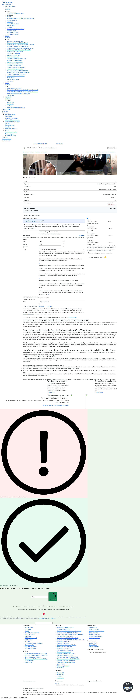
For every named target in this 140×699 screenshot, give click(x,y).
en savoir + (82, 235)
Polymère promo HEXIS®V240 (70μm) (17, 43)
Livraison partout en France (12, 121)
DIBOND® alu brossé (13, 24)
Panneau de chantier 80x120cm (15, 29)
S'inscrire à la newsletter (95, 649)
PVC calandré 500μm (12, 34)
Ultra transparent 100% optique (15, 76)
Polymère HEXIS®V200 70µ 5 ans (16, 67)
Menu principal (6, 4)
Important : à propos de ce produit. (34, 221)
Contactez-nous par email (50, 405)
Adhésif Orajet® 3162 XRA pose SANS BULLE (19, 50)
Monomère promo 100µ (13, 55)
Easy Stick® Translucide (13, 53)
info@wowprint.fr (94, 646)
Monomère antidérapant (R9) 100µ (16, 58)
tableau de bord (72, 317)
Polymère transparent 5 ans (14, 69)
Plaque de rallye (11, 31)
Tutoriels (7, 123)
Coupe (24, 249)
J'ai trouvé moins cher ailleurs (97, 257)
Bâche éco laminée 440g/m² (14, 88)
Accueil (4, 1)
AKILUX (9, 16)
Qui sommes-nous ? (94, 638)
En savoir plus (50, 392)
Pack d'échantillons (10, 6)
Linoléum (9, 106)
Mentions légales (9, 134)
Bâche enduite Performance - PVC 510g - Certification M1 (22, 90)
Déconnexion (6, 141)
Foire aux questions (10, 114)
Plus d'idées (97, 152)
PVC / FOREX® (11, 13)
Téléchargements (9, 125)
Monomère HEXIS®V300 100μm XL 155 (17, 46)
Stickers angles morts (13, 79)
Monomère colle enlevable (14, 60)
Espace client (8, 116)
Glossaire (7, 127)
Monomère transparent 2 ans (15, 62)
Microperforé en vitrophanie (15, 64)
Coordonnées (91, 641)
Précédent (7, 9)
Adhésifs (7, 36)
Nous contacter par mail (40, 143)
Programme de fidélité (11, 128)
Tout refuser (4, 697)
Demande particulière (63, 405)
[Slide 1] (70, 173)
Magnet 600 (10, 102)
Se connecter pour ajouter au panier (100, 253)
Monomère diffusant (12, 57)
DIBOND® (10, 22)
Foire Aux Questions (94, 634)
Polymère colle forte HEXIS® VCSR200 (17, 71)
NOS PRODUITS (31, 148)
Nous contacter (6, 139)
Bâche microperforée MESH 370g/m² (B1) (18, 93)
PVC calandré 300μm (12, 32)
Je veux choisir (13, 697)
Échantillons (90, 152)
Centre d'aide (6, 109)
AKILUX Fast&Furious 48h (14, 18)
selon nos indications (28, 314)
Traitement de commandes (12, 120)
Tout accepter (23, 697)
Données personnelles (11, 132)
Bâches (7, 83)
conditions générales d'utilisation (47, 618)
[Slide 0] (67, 173)
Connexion (111, 148)
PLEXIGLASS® (10, 25)
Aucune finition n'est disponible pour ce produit (36, 298)
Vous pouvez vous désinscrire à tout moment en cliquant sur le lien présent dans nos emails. (43, 609)
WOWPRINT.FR (93, 643)
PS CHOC (9, 27)
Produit (25, 232)
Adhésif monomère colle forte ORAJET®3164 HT (20, 48)
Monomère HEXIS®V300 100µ (15, 41)
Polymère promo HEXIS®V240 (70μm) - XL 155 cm (20, 44)
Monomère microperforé (14, 65)
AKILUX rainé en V (12, 20)
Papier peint (10, 107)
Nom (24, 302)
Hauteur (25, 244)
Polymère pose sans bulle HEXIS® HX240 (18, 72)
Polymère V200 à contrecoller (15, 51)
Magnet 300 (10, 104)
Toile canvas (10, 95)
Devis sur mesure (94, 629)
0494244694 (59, 143)
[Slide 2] (73, 173)
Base (24, 241)
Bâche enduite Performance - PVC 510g (18, 91)
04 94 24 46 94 (93, 645)
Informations (91, 625)
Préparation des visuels (11, 118)
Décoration (8, 97)
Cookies (7, 130)
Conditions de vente (10, 135)
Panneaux (7, 8)
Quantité (25, 247)
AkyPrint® (10, 15)
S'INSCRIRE (53, 600)
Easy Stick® (10, 81)
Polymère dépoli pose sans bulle (16, 74)
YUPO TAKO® (10, 78)
